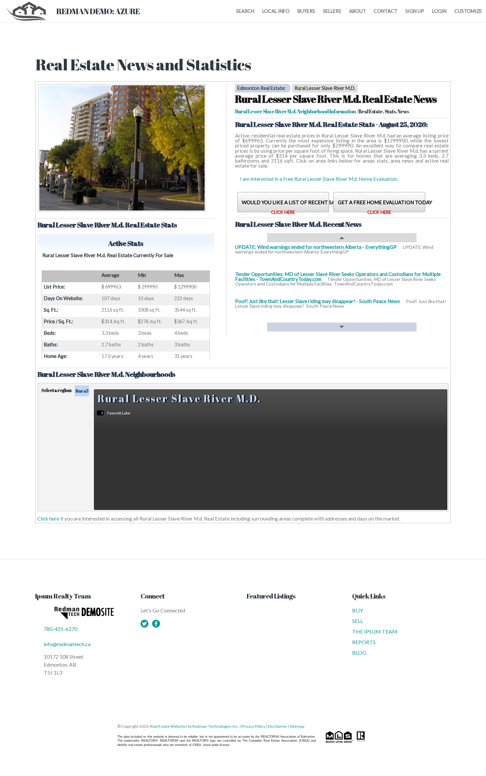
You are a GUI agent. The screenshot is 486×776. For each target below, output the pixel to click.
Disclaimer (277, 726)
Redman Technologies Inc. (215, 726)
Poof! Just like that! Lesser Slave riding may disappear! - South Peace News (318, 301)
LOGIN (439, 11)
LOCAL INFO (276, 11)
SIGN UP (414, 11)
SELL (357, 621)
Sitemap (297, 726)
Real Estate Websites (169, 726)
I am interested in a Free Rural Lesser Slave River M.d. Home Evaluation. (319, 179)
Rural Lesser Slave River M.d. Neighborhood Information (295, 111)
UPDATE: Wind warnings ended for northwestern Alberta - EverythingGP (316, 247)
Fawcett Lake (118, 412)
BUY (357, 610)
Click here (48, 519)
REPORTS (364, 642)
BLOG (359, 652)
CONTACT (385, 11)
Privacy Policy (253, 726)
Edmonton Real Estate (260, 88)
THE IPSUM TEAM (374, 631)
